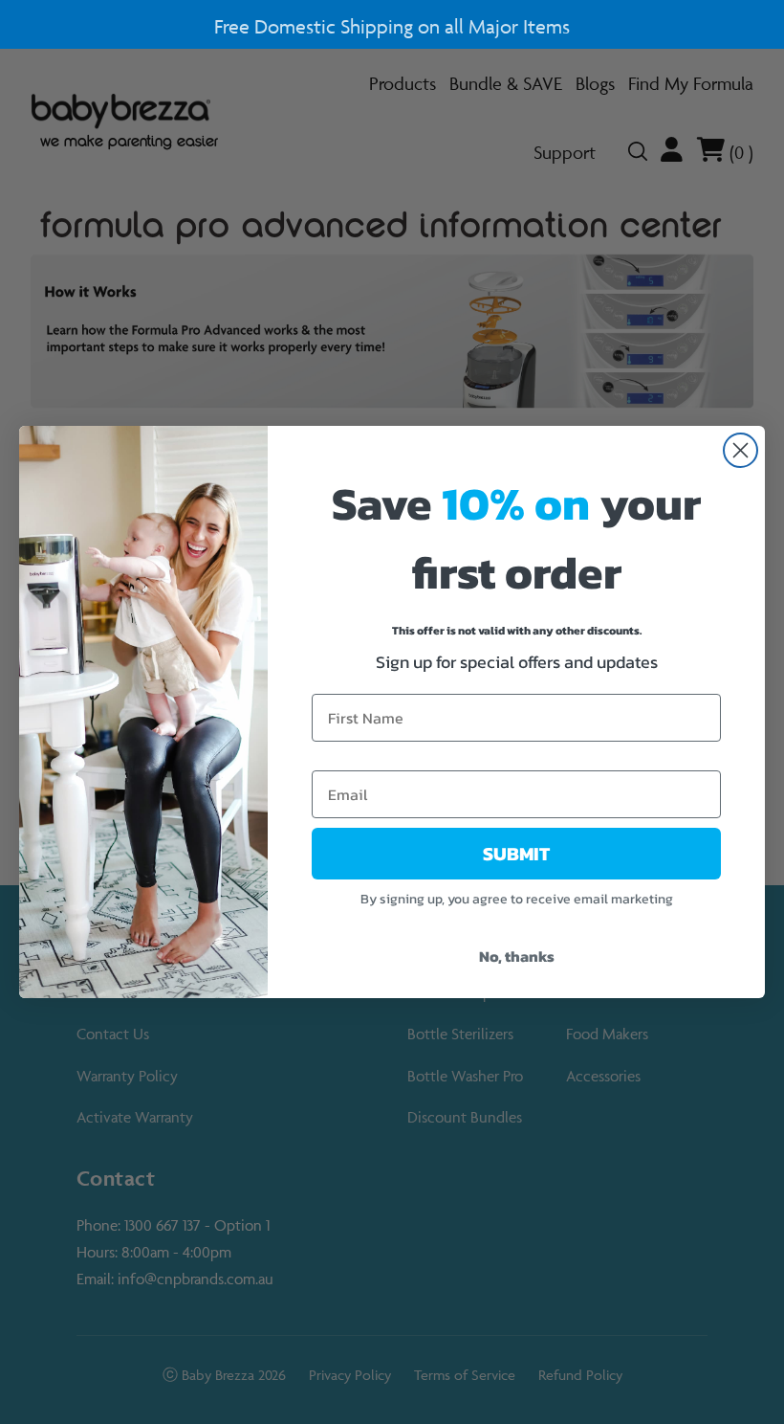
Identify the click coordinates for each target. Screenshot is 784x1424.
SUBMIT (516, 853)
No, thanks (517, 956)
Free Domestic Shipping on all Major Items (392, 26)
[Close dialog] (740, 450)
